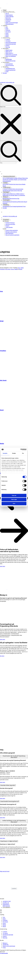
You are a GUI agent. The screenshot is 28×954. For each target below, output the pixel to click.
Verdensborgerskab (8, 190)
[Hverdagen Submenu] (10, 192)
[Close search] (10, 124)
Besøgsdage (6, 198)
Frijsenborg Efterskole (9, 176)
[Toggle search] (10, 95)
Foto (4, 184)
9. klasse (5, 189)
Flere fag (19, 190)
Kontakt (5, 73)
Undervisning (6, 187)
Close (4, 10)
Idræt (6, 184)
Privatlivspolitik (4, 953)
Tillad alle (14, 495)
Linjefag (5, 182)
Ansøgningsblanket (17, 206)
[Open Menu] (0, 171)
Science (15, 190)
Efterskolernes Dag (14, 198)
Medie (23, 184)
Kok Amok (16, 184)
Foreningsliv (6, 200)
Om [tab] (23, 453)
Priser (24, 206)
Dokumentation (7, 181)
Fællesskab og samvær (9, 195)
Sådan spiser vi (20, 194)
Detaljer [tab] (14, 453)
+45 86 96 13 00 (4, 82)
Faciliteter (11, 179)
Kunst (20, 184)
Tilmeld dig (5, 944)
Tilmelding (6, 205)
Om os (4, 178)
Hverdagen (6, 192)
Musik (4, 186)
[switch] (24, 481)
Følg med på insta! (4, 871)
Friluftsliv (10, 184)
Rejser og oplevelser (20, 195)
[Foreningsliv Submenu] (10, 200)
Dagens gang (6, 194)
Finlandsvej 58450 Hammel (6, 905)
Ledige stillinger (18, 178)
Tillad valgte (14, 499)
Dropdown (6, 219)
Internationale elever (18, 189)
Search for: (3, 106)
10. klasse (10, 189)
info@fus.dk (11, 82)
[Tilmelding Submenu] (8, 67)
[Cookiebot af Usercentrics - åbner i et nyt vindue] (20, 449)
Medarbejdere (10, 178)
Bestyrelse (25, 178)
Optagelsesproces (7, 206)
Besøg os (5, 197)
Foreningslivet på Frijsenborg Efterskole (13, 201)
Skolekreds (6, 179)
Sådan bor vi (13, 194)
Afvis (14, 503)
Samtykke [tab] (5, 453)
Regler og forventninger (20, 179)
